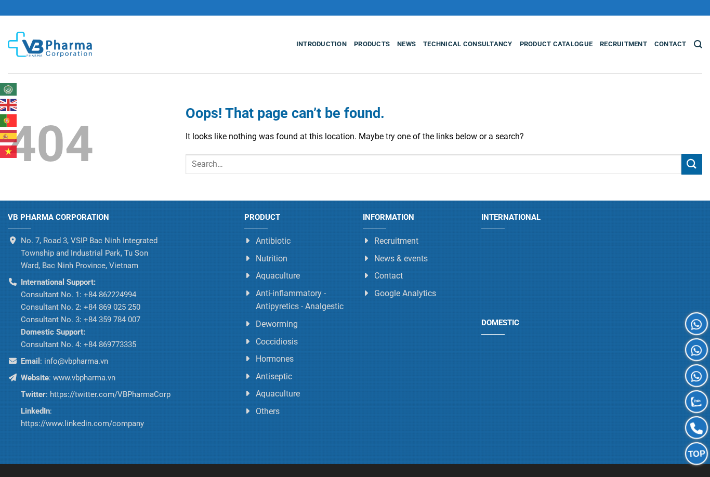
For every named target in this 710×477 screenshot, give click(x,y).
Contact (670, 44)
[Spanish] (9, 136)
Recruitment (623, 44)
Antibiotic (273, 241)
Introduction (321, 44)
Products (372, 44)
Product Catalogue (556, 44)
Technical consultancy (467, 44)
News (406, 44)
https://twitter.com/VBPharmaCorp (109, 394)
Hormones (275, 359)
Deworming (277, 324)
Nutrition (271, 258)
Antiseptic (274, 376)
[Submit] (691, 164)
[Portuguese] (9, 120)
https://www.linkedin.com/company (82, 423)
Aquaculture (278, 276)
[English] (9, 105)
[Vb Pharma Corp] (50, 45)
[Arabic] (9, 89)
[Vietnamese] (9, 151)
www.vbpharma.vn (84, 377)
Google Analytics (405, 293)
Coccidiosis (277, 342)
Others (268, 411)
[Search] (698, 44)
